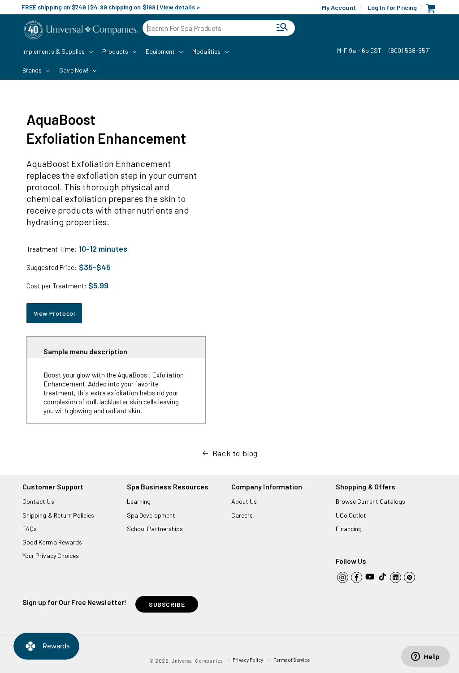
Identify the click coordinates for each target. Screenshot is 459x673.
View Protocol (54, 313)
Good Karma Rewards (52, 542)
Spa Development (151, 515)
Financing (349, 528)
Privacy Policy (248, 660)
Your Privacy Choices (50, 555)
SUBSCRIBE (167, 604)
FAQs (29, 528)
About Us (244, 501)
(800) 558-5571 (410, 50)
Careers (242, 515)
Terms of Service (291, 660)
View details (177, 7)
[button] (57, 51)
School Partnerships (155, 528)
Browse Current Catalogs (370, 501)
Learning (139, 501)
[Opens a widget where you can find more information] (425, 657)
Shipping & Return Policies (58, 515)
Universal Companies (196, 661)
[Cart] (433, 10)
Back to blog (235, 453)
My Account (339, 7)
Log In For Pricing (392, 7)
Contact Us (38, 501)
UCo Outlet (351, 515)
